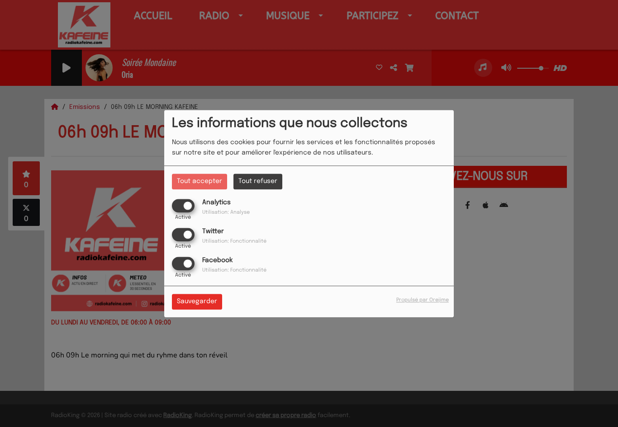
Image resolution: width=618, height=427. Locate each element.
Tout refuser (257, 181)
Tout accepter (199, 181)
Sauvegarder (197, 301)
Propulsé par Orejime (422, 300)
